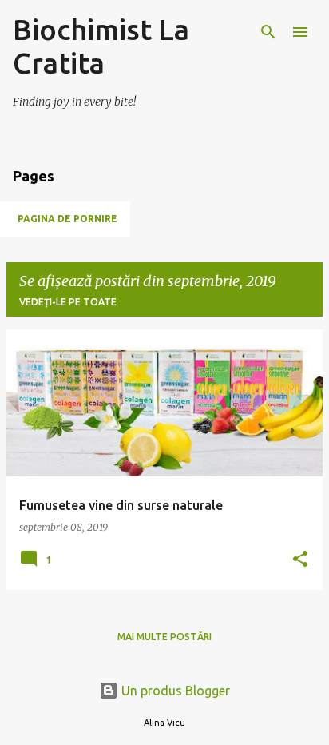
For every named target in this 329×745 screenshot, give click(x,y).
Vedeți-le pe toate (68, 302)
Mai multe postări (164, 636)
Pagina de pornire (67, 218)
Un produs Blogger (174, 690)
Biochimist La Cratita (101, 46)
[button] (300, 560)
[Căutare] (268, 32)
